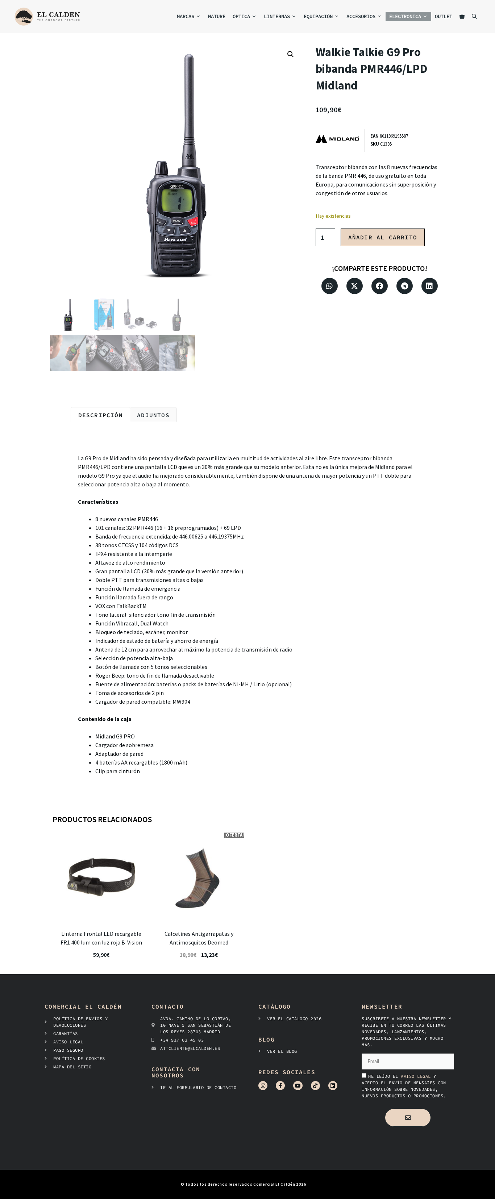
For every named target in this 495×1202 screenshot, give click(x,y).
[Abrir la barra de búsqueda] (474, 16)
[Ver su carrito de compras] (462, 16)
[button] (290, 54)
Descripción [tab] (100, 415)
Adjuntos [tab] (153, 415)
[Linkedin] (332, 1085)
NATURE (216, 16)
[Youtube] (297, 1085)
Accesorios (360, 16)
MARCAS (185, 16)
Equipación (318, 16)
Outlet (443, 16)
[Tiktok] (315, 1085)
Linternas (277, 16)
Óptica (241, 16)
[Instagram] (262, 1085)
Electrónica (405, 16)
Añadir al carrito (382, 237)
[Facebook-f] (280, 1085)
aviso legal (417, 1076)
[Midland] (340, 140)
